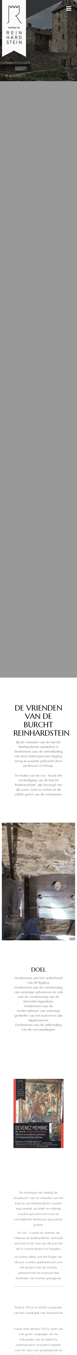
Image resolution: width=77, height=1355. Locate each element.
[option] (38, 339)
